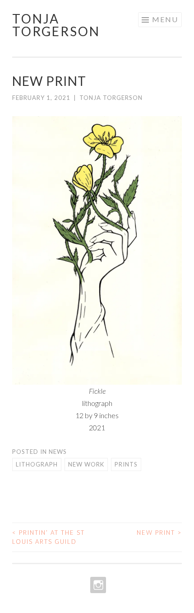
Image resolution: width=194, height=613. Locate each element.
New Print (159, 532)
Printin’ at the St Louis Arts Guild (48, 537)
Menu (165, 19)
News (58, 451)
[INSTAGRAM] (97, 585)
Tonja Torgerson (56, 25)
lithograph (37, 464)
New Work (86, 464)
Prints (126, 464)
